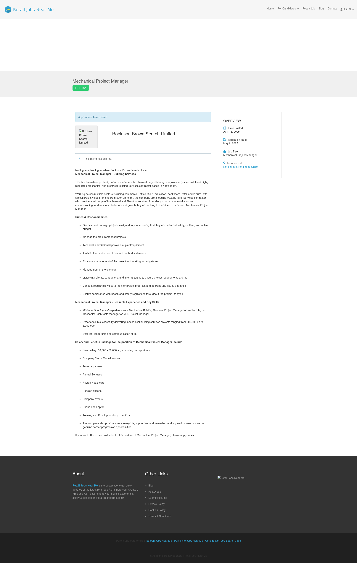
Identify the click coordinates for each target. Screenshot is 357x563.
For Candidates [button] (287, 8)
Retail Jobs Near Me (85, 485)
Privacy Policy (156, 504)
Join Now (348, 9)
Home (270, 8)
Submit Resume (157, 497)
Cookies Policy (156, 510)
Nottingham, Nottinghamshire (240, 166)
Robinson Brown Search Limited (143, 133)
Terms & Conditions (159, 516)
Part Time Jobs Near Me (188, 540)
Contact (332, 8)
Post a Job (309, 8)
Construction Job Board (219, 540)
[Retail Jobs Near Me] (29, 9)
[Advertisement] (178, 45)
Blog (321, 8)
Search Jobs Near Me (159, 540)
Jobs (238, 540)
